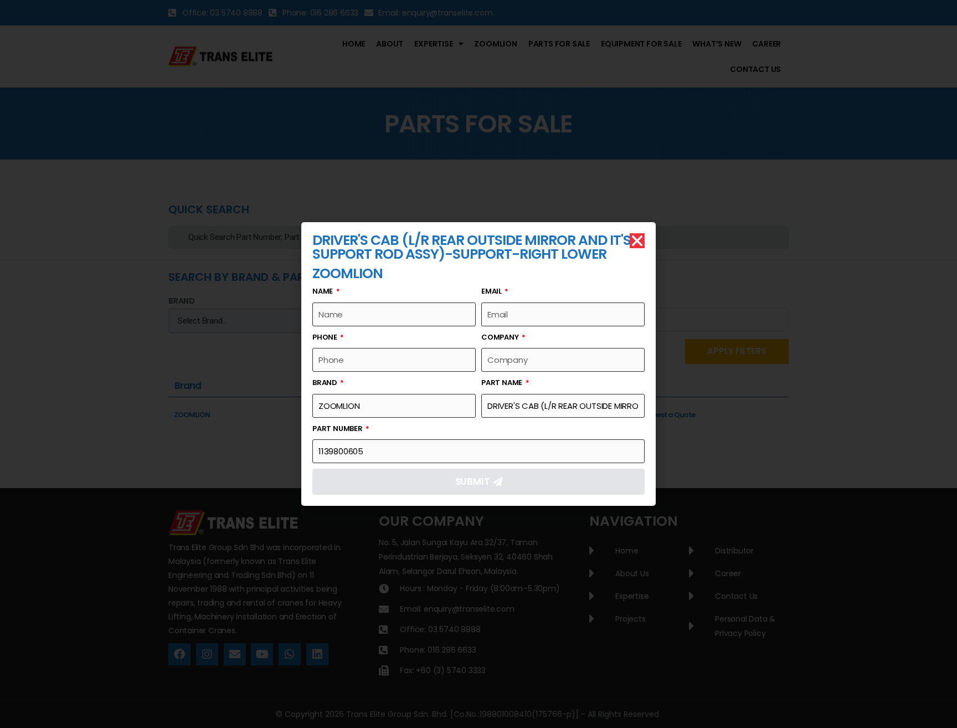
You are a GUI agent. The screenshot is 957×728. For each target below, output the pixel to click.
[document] (478, 364)
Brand (325, 382)
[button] (637, 240)
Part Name (502, 382)
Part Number (338, 428)
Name (323, 291)
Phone (325, 337)
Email (492, 291)
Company (500, 337)
